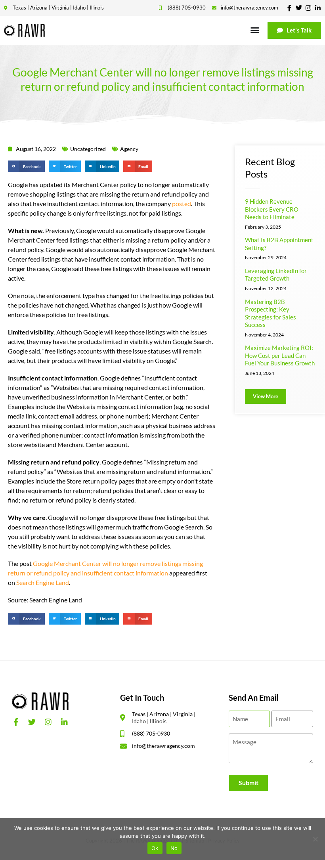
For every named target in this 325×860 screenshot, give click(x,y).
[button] (26, 166)
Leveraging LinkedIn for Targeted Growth (276, 274)
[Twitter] (299, 8)
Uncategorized (88, 148)
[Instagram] (308, 8)
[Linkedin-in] (318, 8)
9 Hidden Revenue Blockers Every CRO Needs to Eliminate (271, 209)
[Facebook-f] (289, 8)
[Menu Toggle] (255, 30)
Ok (155, 848)
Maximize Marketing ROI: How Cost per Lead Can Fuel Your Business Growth (280, 355)
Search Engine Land (42, 582)
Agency (129, 148)
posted (181, 203)
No (174, 848)
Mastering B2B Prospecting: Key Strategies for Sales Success (270, 313)
